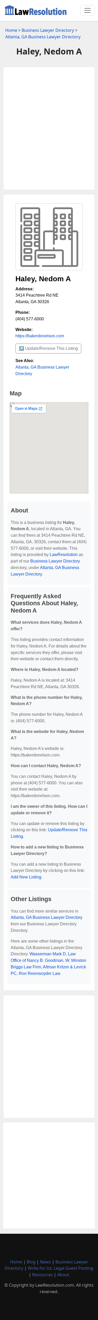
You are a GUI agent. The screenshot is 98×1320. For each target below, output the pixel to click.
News (45, 1262)
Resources (42, 1275)
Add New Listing (26, 877)
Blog (31, 1262)
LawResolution (64, 554)
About (63, 1275)
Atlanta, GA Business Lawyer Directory (42, 37)
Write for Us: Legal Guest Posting (60, 1268)
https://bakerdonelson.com (39, 336)
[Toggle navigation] (87, 10)
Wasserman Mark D (48, 954)
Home (11, 30)
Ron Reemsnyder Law (39, 973)
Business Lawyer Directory (48, 30)
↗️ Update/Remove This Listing (48, 348)
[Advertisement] (49, 128)
